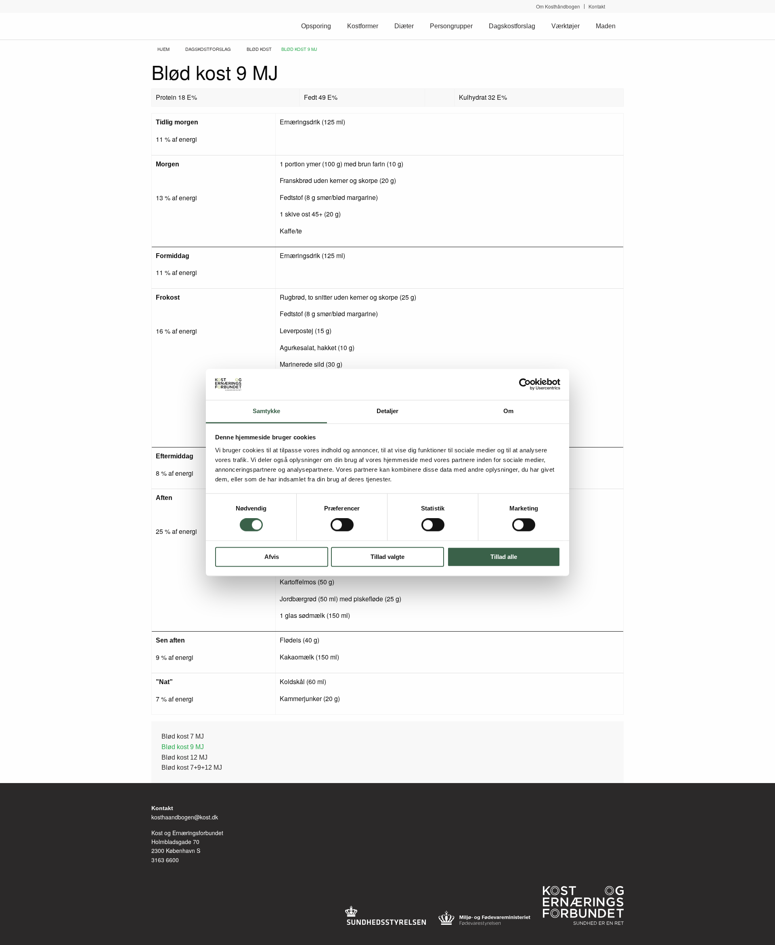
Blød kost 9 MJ (182, 746)
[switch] (342, 525)
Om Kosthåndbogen (558, 6)
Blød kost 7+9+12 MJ (191, 767)
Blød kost (259, 49)
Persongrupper (451, 26)
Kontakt (597, 6)
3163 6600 (165, 860)
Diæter (404, 26)
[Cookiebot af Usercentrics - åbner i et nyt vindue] (525, 384)
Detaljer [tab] (388, 410)
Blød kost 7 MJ (182, 736)
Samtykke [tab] (267, 410)
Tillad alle (503, 556)
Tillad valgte (387, 556)
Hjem (163, 49)
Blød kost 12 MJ (184, 757)
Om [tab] (508, 410)
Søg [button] (620, 6)
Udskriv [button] (620, 62)
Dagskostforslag (512, 26)
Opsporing (316, 26)
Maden (606, 26)
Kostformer (362, 26)
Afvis (271, 556)
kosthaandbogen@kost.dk (184, 817)
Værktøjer (565, 26)
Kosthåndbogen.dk (185, 26)
